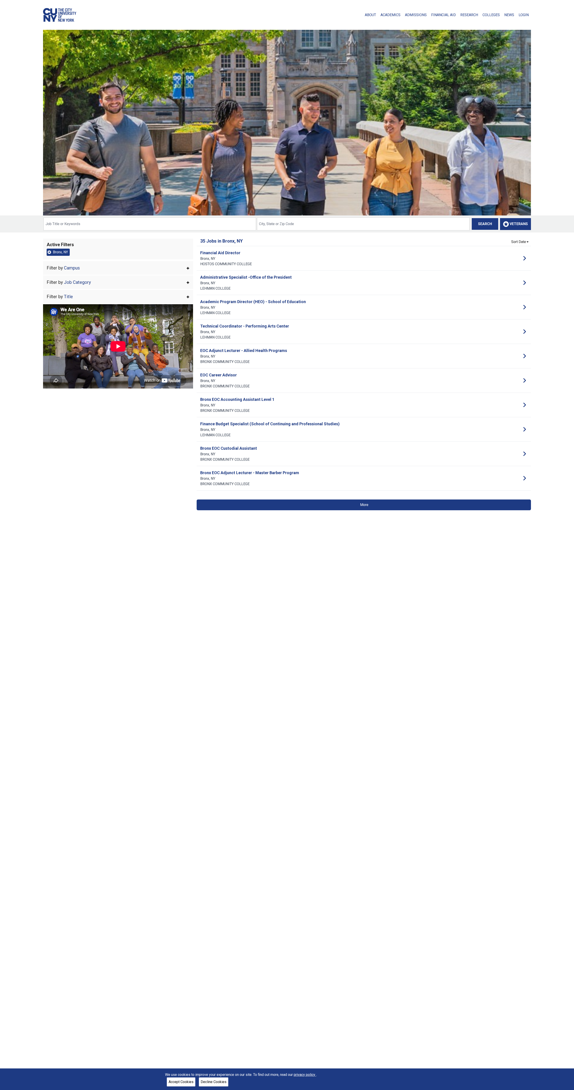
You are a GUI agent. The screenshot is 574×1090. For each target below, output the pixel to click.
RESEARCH (469, 15)
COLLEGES (491, 15)
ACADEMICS (390, 15)
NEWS (509, 15)
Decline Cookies (213, 1082)
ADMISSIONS (416, 15)
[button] (118, 268)
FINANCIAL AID (443, 15)
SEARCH (485, 224)
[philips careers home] (59, 15)
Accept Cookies (181, 1082)
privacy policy (305, 1075)
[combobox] (149, 223)
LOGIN (524, 15)
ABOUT (370, 15)
